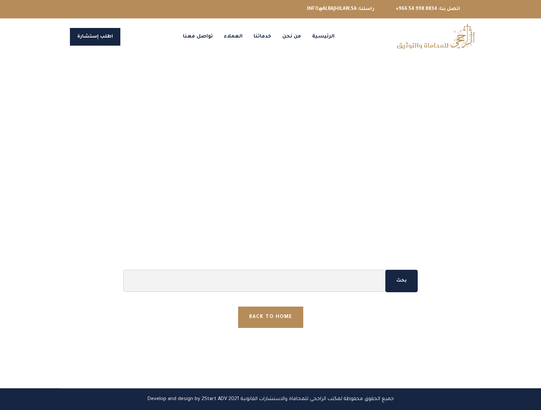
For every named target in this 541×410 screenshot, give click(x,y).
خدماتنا (262, 36)
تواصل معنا (198, 36)
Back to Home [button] (270, 317)
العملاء (233, 36)
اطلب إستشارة (95, 36)
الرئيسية (323, 36)
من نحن (291, 36)
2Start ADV (214, 399)
